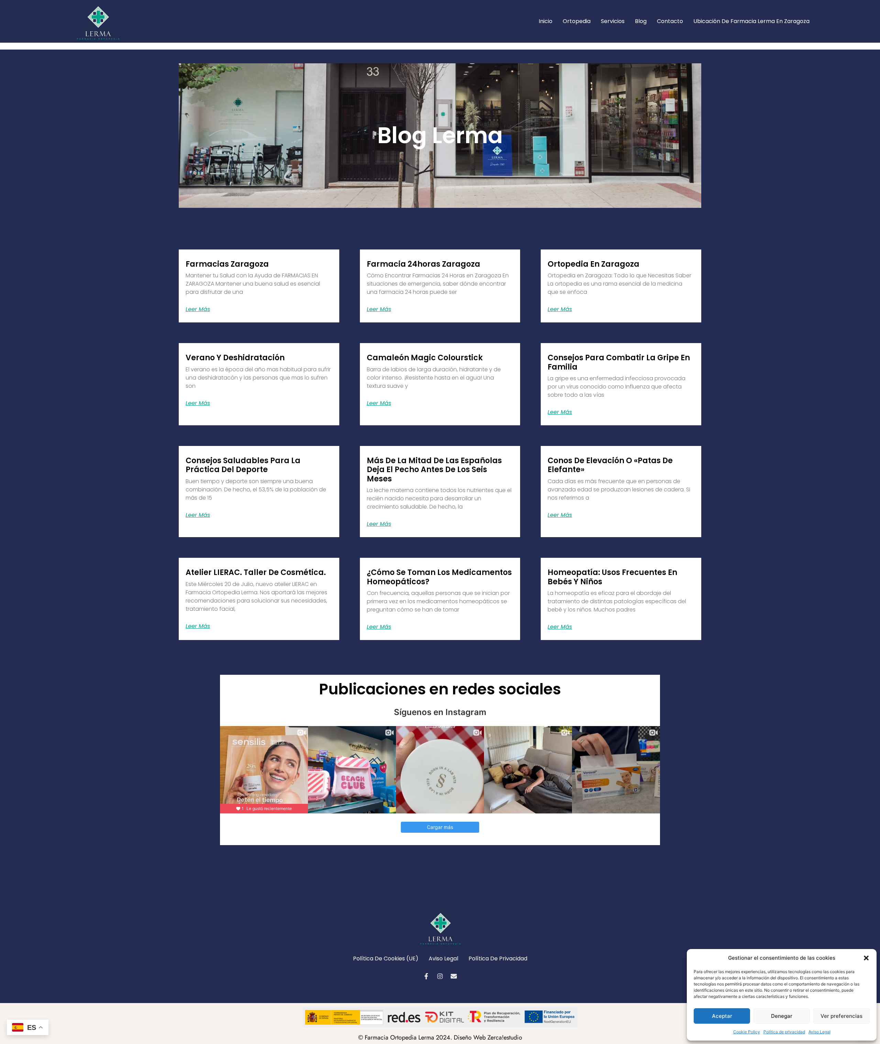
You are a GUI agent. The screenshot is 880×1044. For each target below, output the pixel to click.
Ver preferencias (841, 1016)
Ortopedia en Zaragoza (593, 264)
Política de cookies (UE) (385, 958)
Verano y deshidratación (235, 357)
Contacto (670, 21)
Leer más (198, 309)
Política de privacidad (784, 1031)
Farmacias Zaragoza (227, 264)
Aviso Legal (819, 1031)
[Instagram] (440, 976)
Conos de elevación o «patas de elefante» (610, 465)
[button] (866, 958)
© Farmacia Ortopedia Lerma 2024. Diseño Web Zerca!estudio (440, 1037)
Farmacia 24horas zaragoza (423, 264)
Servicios (613, 21)
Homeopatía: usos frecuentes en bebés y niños (612, 577)
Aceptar (722, 1016)
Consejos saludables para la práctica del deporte (243, 465)
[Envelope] (454, 976)
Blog (641, 21)
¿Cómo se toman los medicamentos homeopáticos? (439, 577)
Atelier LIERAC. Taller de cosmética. (256, 572)
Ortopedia (577, 21)
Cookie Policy (746, 1031)
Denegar (781, 1016)
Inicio (545, 21)
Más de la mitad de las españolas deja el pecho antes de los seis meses (434, 469)
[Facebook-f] (426, 976)
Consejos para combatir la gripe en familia (619, 362)
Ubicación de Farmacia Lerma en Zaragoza (751, 21)
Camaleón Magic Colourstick (425, 357)
